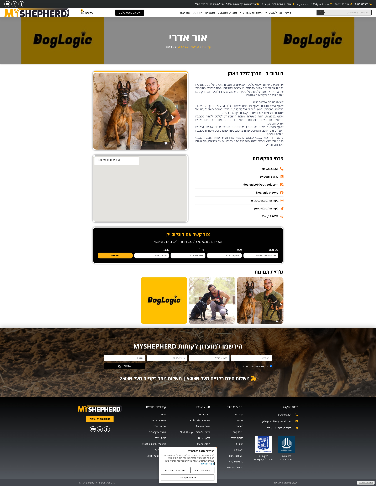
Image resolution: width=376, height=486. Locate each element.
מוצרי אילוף (160, 449)
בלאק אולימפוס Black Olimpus (195, 432)
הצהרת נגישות (236, 455)
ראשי (288, 12)
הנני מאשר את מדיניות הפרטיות (256, 366)
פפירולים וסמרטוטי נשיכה (154, 444)
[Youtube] (7, 4)
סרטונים (239, 444)
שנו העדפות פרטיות (366, 482)
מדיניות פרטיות (236, 461)
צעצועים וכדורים (158, 420)
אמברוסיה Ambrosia (199, 420)
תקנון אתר (238, 449)
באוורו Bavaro (203, 426)
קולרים (163, 414)
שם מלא (273, 250)
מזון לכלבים (275, 12)
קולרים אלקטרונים (157, 432)
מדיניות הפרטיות (207, 463)
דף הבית (206, 47)
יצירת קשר (238, 432)
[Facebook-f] (21, 4)
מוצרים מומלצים (227, 12)
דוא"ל (202, 250)
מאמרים (210, 12)
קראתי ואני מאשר (202, 470)
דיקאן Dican (204, 438)
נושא (166, 250)
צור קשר (185, 12)
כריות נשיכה (160, 438)
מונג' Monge (203, 444)
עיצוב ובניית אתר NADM (285, 482)
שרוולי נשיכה (160, 426)
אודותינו (197, 12)
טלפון (239, 250)
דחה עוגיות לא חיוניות (175, 470)
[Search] (320, 12)
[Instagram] (14, 4)
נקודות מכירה (237, 438)
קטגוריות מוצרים (253, 12)
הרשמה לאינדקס (235, 467)
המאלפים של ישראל (188, 47)
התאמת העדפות (188, 477)
